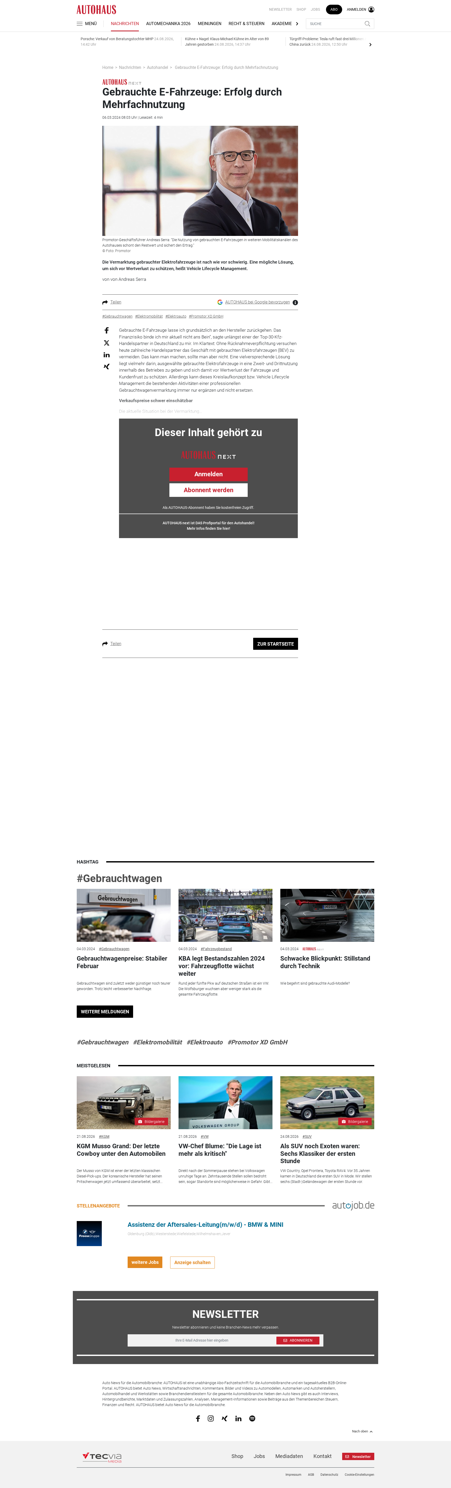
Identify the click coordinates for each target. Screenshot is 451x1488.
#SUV (307, 1136)
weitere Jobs (145, 1262)
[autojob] (353, 1205)
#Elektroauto (204, 1042)
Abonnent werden (208, 490)
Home (107, 67)
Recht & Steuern (246, 23)
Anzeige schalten (192, 1262)
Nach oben (360, 1431)
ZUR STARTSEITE (275, 644)
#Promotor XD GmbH (257, 1042)
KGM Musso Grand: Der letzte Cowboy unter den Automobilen (121, 1149)
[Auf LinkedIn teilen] (107, 354)
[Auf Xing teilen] (107, 366)
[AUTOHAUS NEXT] (208, 454)
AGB (311, 1475)
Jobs (315, 9)
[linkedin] (238, 1418)
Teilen (115, 302)
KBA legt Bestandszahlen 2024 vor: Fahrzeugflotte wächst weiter (222, 966)
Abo (334, 9)
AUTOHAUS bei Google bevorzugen (257, 302)
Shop (301, 9)
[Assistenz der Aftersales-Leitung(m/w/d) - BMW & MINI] (89, 1233)
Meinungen (209, 23)
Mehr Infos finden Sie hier (208, 528)
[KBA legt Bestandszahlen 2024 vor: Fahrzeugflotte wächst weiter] (225, 915)
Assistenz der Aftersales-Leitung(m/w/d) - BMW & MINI (205, 1224)
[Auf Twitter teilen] (106, 342)
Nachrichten (125, 23)
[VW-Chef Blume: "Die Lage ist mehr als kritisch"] (225, 1102)
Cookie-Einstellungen (359, 1475)
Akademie (282, 23)
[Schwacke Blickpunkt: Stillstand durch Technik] (327, 915)
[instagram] (211, 1418)
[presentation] (370, 44)
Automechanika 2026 (168, 23)
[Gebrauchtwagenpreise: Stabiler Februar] (124, 915)
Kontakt (322, 1456)
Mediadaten (289, 1456)
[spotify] (252, 1418)
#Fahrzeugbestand (216, 949)
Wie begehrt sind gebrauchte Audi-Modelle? (315, 983)
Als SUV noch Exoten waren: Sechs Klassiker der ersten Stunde (320, 1153)
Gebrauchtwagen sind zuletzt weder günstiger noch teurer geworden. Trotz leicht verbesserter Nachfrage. (123, 986)
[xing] (225, 1418)
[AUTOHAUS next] (121, 82)
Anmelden (208, 474)
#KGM (104, 1136)
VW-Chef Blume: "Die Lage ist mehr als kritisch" (220, 1149)
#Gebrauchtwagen (119, 878)
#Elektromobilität (157, 1042)
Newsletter (280, 9)
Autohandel (157, 67)
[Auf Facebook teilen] (107, 330)
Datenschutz (329, 1475)
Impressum (293, 1475)
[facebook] (198, 1418)
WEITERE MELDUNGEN (105, 1011)
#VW (205, 1136)
